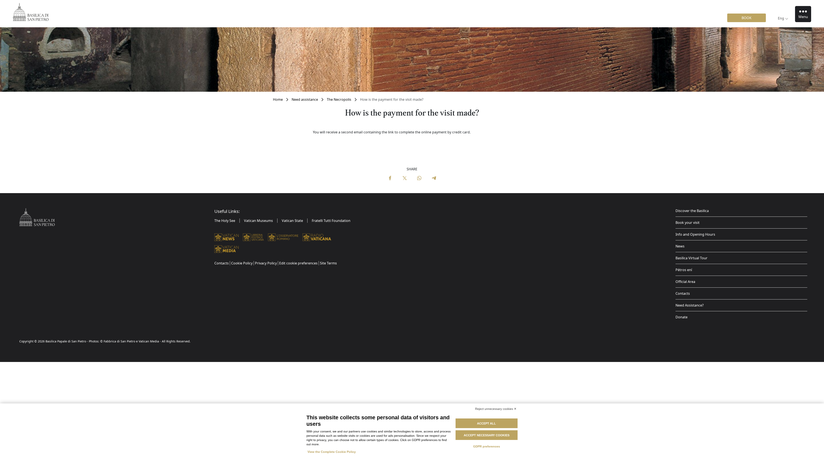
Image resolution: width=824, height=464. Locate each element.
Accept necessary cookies (486, 435)
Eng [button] (781, 18)
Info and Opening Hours (695, 234)
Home (278, 99)
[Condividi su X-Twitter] (405, 177)
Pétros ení (684, 269)
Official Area (685, 281)
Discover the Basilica (692, 210)
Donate (682, 317)
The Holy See (224, 220)
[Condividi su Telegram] (434, 177)
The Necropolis (339, 99)
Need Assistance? (690, 305)
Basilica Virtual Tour (691, 258)
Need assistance (305, 99)
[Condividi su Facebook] (390, 177)
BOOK (746, 17)
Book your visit (688, 222)
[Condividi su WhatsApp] (419, 177)
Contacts (683, 293)
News (680, 246)
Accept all (486, 423)
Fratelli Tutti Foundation (331, 220)
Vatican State (292, 220)
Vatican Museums (258, 220)
